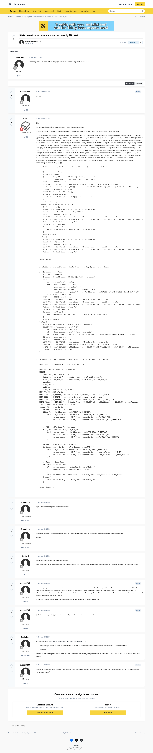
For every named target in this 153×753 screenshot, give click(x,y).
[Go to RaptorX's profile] (25, 563)
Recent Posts (37, 11)
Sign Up (139, 4)
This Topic (134, 11)
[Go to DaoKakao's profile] (25, 644)
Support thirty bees (71, 11)
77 (26, 574)
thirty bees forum (16, 4)
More (94, 11)
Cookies (76, 745)
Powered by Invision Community (76, 750)
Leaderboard (49, 11)
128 (26, 137)
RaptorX (25, 556)
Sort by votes (129, 83)
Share (123, 42)
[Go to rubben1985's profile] (21, 42)
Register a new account (45, 712)
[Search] (142, 11)
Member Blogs (24, 11)
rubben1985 (36, 41)
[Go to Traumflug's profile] (25, 509)
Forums (13, 11)
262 (24, 655)
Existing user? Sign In (124, 4)
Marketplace (85, 11)
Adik (25, 118)
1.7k (24, 520)
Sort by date (139, 83)
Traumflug (25, 502)
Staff (59, 11)
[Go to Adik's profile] (25, 126)
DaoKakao (25, 637)
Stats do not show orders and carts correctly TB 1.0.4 (67, 642)
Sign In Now (108, 712)
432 (20, 76)
